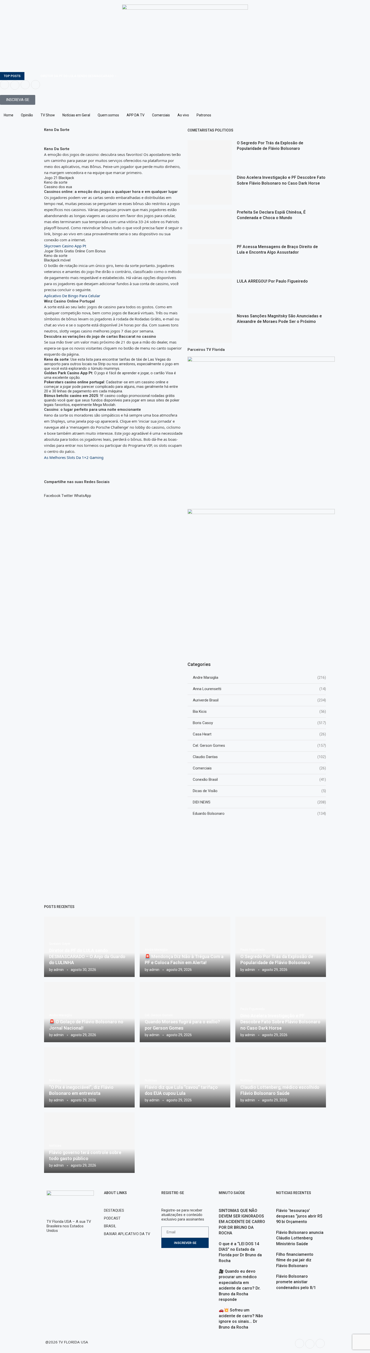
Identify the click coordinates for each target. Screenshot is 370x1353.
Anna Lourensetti (259, 689)
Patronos (204, 115)
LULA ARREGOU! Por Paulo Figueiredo (272, 281)
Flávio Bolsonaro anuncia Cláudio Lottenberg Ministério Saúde (299, 1238)
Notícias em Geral (76, 115)
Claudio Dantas (259, 757)
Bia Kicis (259, 711)
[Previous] (29, 76)
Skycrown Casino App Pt (65, 245)
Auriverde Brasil (259, 700)
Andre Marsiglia (259, 677)
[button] (52, 493)
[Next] (36, 76)
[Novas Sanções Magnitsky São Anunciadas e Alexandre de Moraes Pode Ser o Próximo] (210, 328)
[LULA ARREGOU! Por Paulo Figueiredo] (210, 293)
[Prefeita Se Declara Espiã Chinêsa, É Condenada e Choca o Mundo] (210, 224)
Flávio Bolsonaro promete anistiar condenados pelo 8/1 (296, 1282)
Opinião (27, 115)
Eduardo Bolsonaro (259, 813)
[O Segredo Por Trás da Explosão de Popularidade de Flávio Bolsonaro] (210, 155)
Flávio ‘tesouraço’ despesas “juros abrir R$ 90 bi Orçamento (299, 1216)
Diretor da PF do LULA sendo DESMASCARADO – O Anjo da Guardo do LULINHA (87, 956)
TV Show (48, 115)
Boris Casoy (259, 723)
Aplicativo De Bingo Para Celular (72, 295)
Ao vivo (183, 115)
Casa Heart (259, 734)
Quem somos (108, 115)
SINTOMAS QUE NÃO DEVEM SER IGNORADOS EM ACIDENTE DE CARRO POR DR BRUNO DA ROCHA (242, 1222)
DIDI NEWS (259, 802)
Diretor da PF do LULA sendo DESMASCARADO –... (80, 76)
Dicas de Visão (259, 791)
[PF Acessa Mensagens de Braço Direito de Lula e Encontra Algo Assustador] (210, 259)
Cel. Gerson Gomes (259, 745)
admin (59, 970)
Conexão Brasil (259, 779)
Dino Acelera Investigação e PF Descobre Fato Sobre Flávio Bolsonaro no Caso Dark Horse (280, 1022)
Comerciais (161, 115)
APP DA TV (135, 115)
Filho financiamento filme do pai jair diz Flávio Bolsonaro (294, 1260)
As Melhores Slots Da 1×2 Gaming (73, 457)
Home (8, 115)
